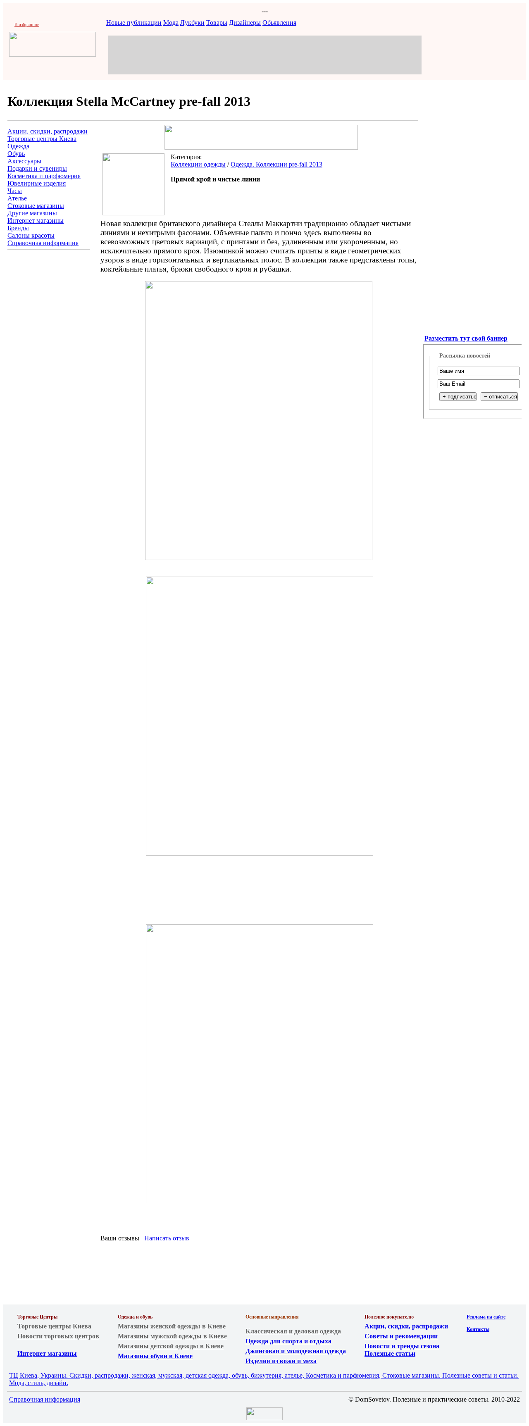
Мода (171, 22)
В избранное (26, 24)
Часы (14, 190)
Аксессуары (24, 161)
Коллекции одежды (198, 164)
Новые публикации (134, 22)
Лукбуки (192, 22)
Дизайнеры (245, 22)
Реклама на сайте (486, 1317)
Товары (216, 22)
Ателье (17, 198)
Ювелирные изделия (36, 183)
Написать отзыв (166, 1238)
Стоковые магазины (35, 205)
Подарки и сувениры (37, 168)
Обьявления (279, 22)
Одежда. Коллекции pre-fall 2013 (276, 164)
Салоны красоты (31, 235)
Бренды (18, 227)
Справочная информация (43, 242)
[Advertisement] (264, 54)
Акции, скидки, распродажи (47, 131)
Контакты (478, 1329)
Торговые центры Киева (41, 138)
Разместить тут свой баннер (466, 338)
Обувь (16, 153)
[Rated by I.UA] (264, 1417)
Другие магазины (32, 213)
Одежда (18, 146)
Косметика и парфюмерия (44, 175)
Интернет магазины (35, 220)
